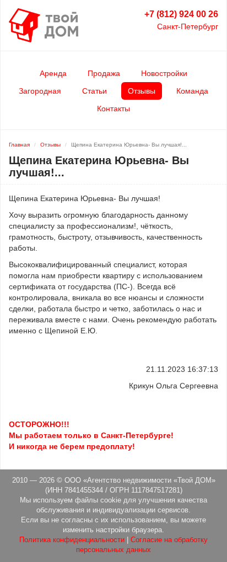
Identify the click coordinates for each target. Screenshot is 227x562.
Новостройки (164, 73)
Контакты (113, 108)
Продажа (104, 73)
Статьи (94, 91)
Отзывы (141, 91)
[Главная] (43, 24)
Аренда (53, 73)
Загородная (40, 91)
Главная (19, 145)
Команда (192, 91)
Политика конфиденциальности (72, 540)
